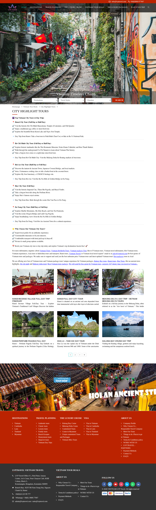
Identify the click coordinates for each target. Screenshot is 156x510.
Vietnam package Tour (78, 250)
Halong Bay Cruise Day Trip (116, 341)
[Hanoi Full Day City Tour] (78, 282)
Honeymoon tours (44, 437)
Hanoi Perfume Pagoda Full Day (29, 341)
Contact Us (127, 454)
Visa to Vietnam (92, 423)
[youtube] (115, 484)
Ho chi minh (24, 264)
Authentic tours (43, 423)
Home (23, 7)
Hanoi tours (112, 261)
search (119, 100)
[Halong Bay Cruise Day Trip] (123, 324)
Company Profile (129, 423)
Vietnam (17, 423)
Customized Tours (68, 429)
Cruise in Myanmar (69, 432)
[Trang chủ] (13, 8)
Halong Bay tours (100, 261)
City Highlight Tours (48, 107)
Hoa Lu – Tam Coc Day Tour (71, 341)
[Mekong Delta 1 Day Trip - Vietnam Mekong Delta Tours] (123, 282)
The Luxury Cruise (73, 7)
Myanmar (17, 434)
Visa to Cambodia (92, 426)
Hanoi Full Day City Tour (70, 299)
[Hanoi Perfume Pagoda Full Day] (33, 324)
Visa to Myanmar (92, 434)
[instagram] (121, 484)
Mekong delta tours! (40, 264)
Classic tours (43, 426)
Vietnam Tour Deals (94, 7)
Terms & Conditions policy (133, 440)
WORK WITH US (130, 443)
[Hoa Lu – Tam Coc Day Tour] (78, 324)
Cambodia (18, 426)
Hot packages (119, 256)
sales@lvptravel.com (119, 253)
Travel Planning (53, 7)
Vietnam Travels (75, 253)
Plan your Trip (138, 7)
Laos (16, 429)
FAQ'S (125, 456)
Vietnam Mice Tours (69, 440)
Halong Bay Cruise (69, 423)
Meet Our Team (129, 432)
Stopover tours (43, 440)
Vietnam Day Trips (45, 443)
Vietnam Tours (45, 250)
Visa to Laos (90, 429)
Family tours (42, 432)
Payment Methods (129, 451)
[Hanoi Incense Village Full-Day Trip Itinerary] (33, 282)
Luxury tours (43, 429)
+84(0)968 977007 (137, 2)
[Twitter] (110, 484)
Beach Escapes (43, 434)
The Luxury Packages (117, 7)
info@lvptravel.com (119, 2)
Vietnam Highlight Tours (60, 250)
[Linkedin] (138, 484)
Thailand (17, 432)
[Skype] (127, 484)
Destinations (36, 7)
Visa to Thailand (92, 432)
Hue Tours (121, 261)
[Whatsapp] (132, 484)
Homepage (16, 107)
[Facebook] (104, 484)
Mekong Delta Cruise (70, 426)
